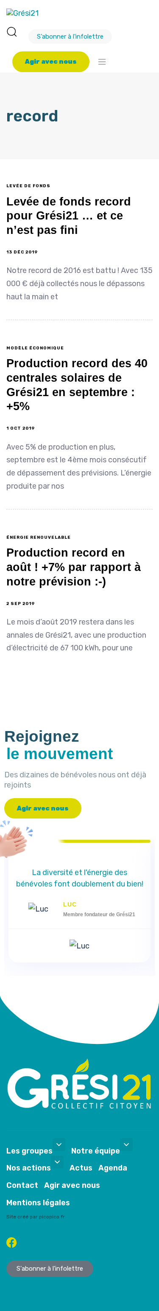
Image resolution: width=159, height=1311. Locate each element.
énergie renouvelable (38, 537)
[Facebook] (11, 1242)
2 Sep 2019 (20, 603)
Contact (22, 1185)
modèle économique (35, 348)
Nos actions (28, 1168)
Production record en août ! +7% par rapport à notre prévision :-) (73, 567)
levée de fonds (28, 185)
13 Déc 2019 (22, 252)
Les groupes (29, 1151)
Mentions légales (38, 1202)
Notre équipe (95, 1151)
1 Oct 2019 (20, 428)
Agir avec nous (72, 1185)
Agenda (112, 1168)
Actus (81, 1168)
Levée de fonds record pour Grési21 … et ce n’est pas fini (68, 216)
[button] (11, 31)
